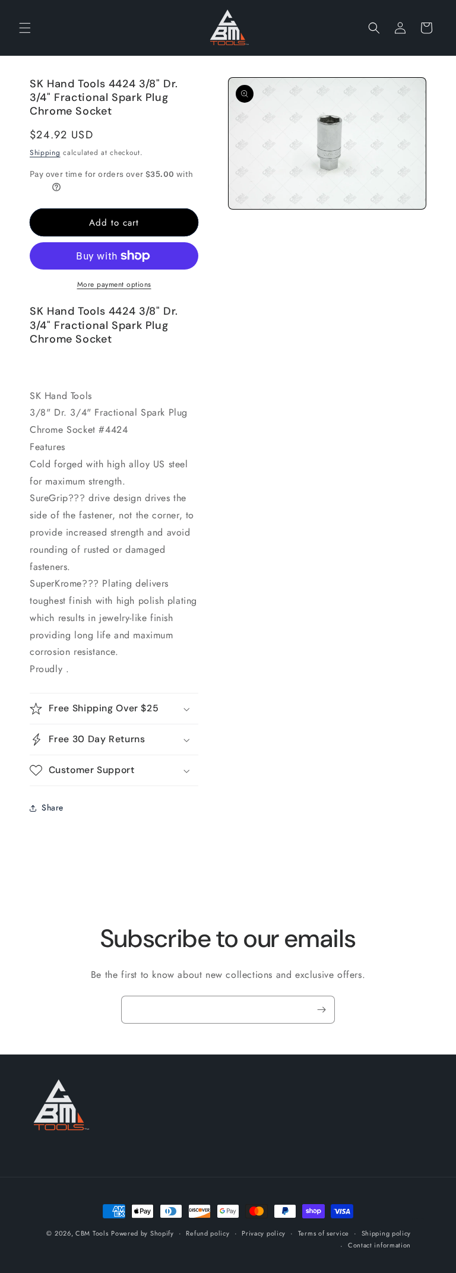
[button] (25, 28)
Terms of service (323, 1233)
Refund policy (207, 1233)
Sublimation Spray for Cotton (417, 1219)
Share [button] (53, 807)
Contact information (379, 1245)
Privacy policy (264, 1233)
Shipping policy (386, 1233)
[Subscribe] (321, 1010)
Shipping (45, 152)
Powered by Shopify (142, 1233)
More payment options (114, 284)
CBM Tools (91, 1233)
